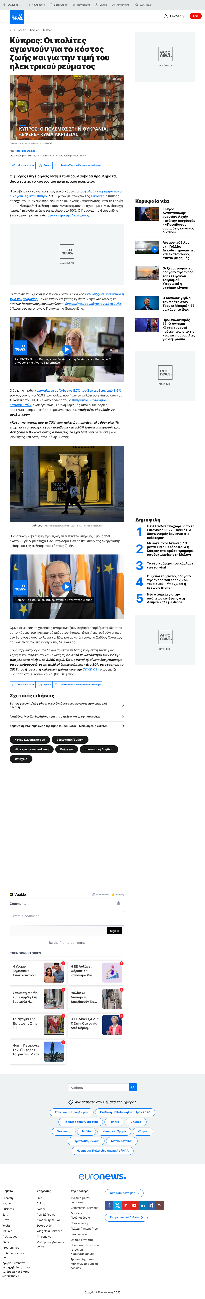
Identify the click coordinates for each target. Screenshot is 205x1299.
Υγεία (6, 1225)
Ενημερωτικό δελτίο (124, 1217)
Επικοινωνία (79, 1234)
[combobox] (157, 5)
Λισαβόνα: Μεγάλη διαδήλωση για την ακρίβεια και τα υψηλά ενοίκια (55, 716)
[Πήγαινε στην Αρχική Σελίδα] (17, 17)
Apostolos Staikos (25, 150)
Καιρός (41, 1209)
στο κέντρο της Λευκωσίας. (68, 215)
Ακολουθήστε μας (49, 1220)
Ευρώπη (7, 1198)
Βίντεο (6, 1242)
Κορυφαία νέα (152, 201)
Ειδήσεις (21, 30)
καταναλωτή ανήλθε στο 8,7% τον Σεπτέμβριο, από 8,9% (77, 390)
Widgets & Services (49, 1231)
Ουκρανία (63, 1131)
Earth (5, 1214)
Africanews (44, 1236)
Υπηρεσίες (44, 1191)
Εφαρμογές (44, 1225)
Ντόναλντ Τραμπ (114, 1131)
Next (5, 1220)
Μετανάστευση (122, 1141)
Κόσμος (34, 30)
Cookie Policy (79, 1223)
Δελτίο (41, 1203)
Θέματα (7, 1191)
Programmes (10, 1247)
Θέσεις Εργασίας (82, 1239)
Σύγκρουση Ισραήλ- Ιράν (71, 1112)
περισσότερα (79, 1191)
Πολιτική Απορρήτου (84, 1228)
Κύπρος (47, 30)
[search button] (137, 5)
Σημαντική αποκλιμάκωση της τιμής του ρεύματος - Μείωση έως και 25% (58, 726)
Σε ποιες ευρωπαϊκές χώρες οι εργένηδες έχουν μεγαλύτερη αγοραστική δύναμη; (58, 705)
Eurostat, (98, 196)
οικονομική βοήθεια (99, 749)
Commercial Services (84, 1207)
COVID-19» (90, 669)
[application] (67, 107)
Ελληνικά (12, 4)
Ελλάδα (136, 1121)
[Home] (11, 29)
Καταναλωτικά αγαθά (30, 739)
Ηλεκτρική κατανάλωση (32, 749)
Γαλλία (114, 1121)
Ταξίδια (7, 1231)
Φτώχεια (21, 758)
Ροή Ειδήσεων (46, 1214)
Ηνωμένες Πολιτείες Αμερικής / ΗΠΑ (103, 1150)
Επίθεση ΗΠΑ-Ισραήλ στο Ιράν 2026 (125, 1112)
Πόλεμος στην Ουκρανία (80, 1121)
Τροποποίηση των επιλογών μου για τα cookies (84, 1264)
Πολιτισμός (9, 1236)
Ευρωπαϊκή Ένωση (70, 739)
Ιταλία (86, 1131)
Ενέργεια (66, 749)
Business (8, 1209)
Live (196, 16)
